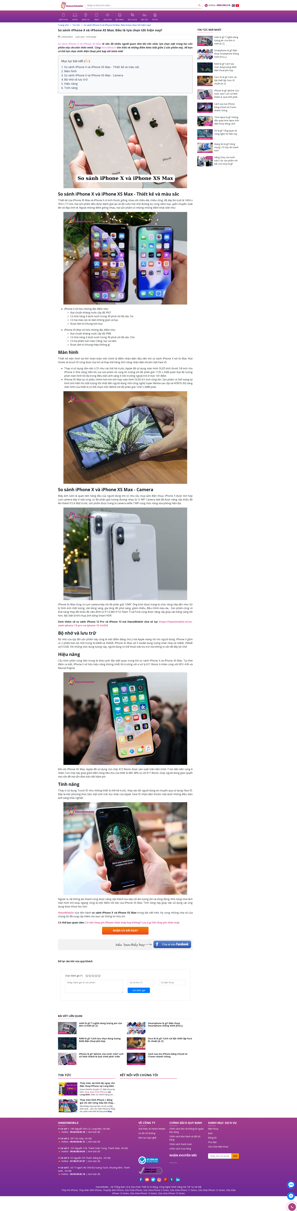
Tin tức (76, 25)
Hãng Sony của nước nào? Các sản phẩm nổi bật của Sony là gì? (225, 160)
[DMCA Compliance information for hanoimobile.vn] (152, 1170)
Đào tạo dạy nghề (147, 1137)
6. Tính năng (69, 88)
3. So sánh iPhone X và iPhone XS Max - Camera (92, 75)
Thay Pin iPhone (69, 1190)
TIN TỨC (64, 1075)
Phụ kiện (212, 1142)
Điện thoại (213, 1128)
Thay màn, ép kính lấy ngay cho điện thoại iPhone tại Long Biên (97, 1084)
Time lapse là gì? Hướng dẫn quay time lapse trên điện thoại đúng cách (226, 120)
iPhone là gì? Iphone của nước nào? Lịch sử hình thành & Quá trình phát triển (101, 1055)
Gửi (235, 1156)
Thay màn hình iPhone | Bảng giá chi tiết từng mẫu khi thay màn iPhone (96, 1102)
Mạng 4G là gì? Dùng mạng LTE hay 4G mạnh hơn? (226, 147)
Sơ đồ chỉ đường (146, 1133)
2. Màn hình (69, 71)
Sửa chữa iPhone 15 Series (171, 1193)
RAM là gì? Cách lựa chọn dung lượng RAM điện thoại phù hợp (100, 1040)
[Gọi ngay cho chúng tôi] (277, 1207)
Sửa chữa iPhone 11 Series (183, 1190)
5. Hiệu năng (69, 83)
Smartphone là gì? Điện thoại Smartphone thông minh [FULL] (165, 1024)
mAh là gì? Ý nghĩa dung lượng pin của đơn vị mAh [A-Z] (100, 1024)
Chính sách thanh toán (180, 1144)
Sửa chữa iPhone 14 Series (143, 1193)
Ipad (210, 1133)
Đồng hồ (212, 1137)
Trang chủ (63, 25)
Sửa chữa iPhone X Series (156, 1190)
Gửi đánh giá (138, 990)
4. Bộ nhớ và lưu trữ (74, 79)
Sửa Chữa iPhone (133, 1190)
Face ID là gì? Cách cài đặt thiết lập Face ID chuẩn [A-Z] (170, 1040)
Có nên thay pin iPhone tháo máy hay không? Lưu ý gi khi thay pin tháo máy (132, 922)
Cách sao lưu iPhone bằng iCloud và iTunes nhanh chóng (167, 1055)
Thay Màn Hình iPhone (90, 1190)
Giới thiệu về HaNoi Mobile (151, 1128)
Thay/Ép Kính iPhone (113, 1190)
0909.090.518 (223, 5)
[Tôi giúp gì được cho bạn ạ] (291, 1185)
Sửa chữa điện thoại (218, 1146)
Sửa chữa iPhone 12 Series (211, 1190)
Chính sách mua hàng (180, 1148)
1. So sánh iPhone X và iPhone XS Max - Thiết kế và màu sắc (100, 67)
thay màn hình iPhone (96, 1092)
